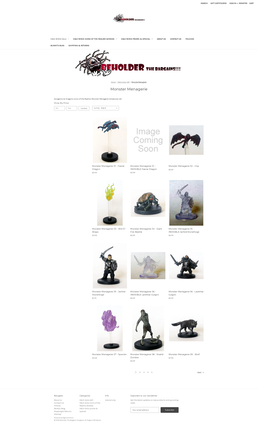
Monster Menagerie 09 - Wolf (184, 354)
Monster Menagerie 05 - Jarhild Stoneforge (108, 293)
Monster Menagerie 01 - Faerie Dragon (108, 167)
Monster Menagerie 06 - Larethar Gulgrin (186, 293)
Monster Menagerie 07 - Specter (109, 354)
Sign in (233, 3)
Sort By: (97, 108)
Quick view (109, 135)
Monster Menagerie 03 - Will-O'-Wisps (109, 230)
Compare (109, 140)
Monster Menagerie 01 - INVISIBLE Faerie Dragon (143, 167)
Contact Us (175, 39)
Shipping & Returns (79, 45)
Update (84, 108)
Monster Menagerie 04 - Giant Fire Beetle (146, 230)
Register (243, 3)
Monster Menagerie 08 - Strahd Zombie (146, 356)
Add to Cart (110, 145)
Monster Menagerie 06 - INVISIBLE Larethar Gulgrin (144, 293)
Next (199, 372)
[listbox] (110, 108)
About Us (161, 39)
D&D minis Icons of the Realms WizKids (93, 39)
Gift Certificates (219, 3)
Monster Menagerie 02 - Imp (184, 166)
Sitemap (57, 414)
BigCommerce (68, 418)
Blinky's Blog (57, 45)
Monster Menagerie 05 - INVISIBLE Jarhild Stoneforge (184, 230)
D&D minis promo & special (135, 39)
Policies (190, 39)
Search (204, 3)
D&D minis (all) (58, 39)
